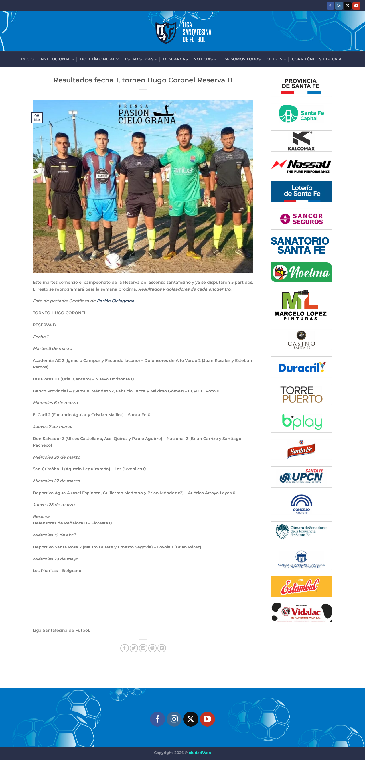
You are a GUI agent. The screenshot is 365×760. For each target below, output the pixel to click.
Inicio (27, 59)
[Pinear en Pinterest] (152, 648)
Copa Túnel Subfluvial (318, 59)
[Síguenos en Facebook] (330, 5)
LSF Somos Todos (241, 59)
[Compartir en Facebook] (124, 648)
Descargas (175, 59)
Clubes (275, 59)
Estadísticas (139, 59)
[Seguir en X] (348, 5)
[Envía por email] (143, 648)
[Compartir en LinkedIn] (161, 648)
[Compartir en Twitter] (134, 648)
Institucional (54, 59)
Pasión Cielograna (115, 300)
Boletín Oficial (97, 59)
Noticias (203, 59)
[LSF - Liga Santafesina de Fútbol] (182, 31)
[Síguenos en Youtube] (356, 5)
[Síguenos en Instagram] (339, 5)
